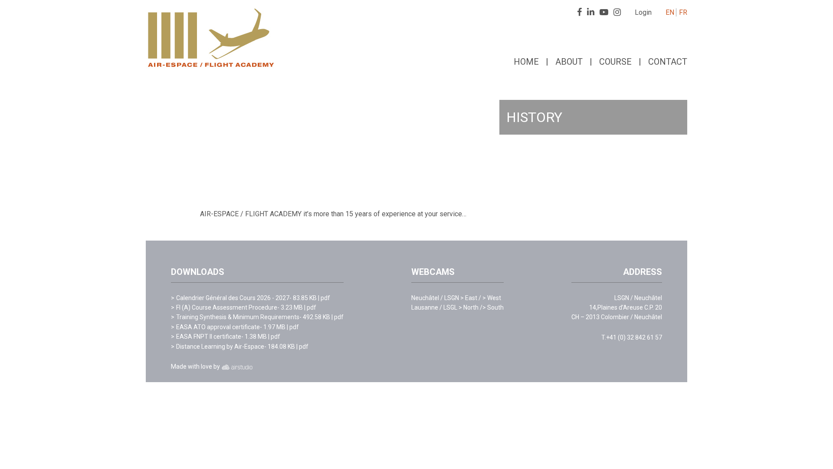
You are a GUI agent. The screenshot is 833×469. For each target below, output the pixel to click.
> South (493, 307)
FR (683, 12)
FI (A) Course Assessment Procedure (226, 307)
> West (491, 297)
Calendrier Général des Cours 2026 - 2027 (232, 297)
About (569, 61)
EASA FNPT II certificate (208, 336)
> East (470, 297)
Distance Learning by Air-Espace (220, 346)
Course (615, 61)
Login (643, 12)
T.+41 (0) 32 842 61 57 (631, 337)
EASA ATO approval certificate (218, 327)
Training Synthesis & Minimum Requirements (237, 317)
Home (526, 61)
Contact (667, 61)
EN (670, 12)
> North (470, 307)
